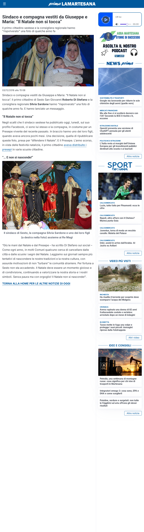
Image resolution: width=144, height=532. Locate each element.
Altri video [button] (134, 337)
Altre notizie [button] (133, 156)
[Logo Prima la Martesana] (72, 4)
